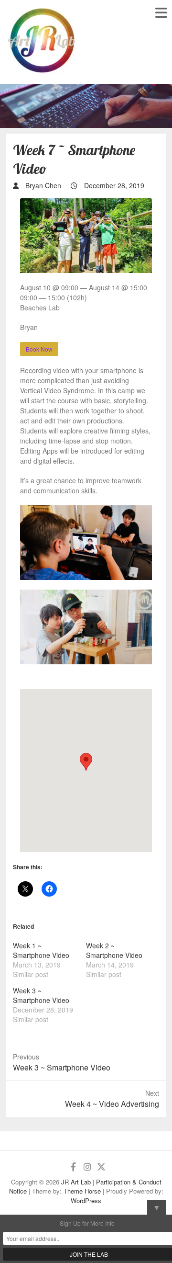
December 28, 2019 (113, 185)
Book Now (39, 349)
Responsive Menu (160, 13)
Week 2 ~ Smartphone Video (114, 950)
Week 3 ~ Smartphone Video (41, 995)
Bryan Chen (42, 185)
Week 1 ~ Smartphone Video (41, 950)
